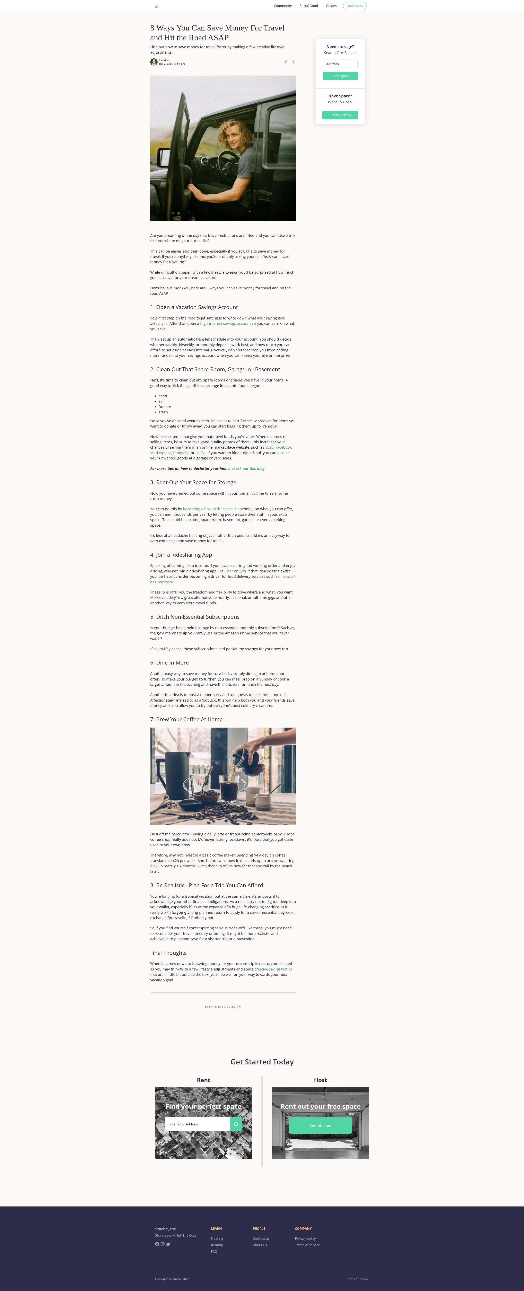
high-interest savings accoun (225, 323)
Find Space (355, 6)
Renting (217, 1245)
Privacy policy (305, 1238)
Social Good (309, 5)
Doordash (163, 581)
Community (283, 5)
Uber (229, 571)
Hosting (217, 1238)
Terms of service (307, 1245)
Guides (331, 5)
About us (260, 1245)
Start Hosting (341, 115)
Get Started (320, 1125)
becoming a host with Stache (208, 508)
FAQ (214, 1251)
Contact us (261, 1238)
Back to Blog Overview (223, 1006)
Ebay (269, 447)
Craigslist (181, 452)
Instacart (287, 576)
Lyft (242, 571)
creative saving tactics (273, 969)
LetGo (200, 452)
